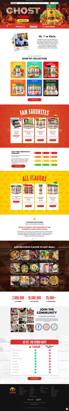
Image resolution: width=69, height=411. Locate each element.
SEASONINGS (21, 388)
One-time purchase (28, 136)
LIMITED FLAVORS (22, 392)
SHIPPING (53, 389)
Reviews (31, 393)
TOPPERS (21, 389)
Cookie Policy (54, 393)
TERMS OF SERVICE (54, 390)
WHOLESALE (32, 389)
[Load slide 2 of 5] (33, 238)
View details (16, 203)
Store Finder (43, 392)
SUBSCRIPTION (54, 394)
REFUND (52, 388)
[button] (21, 3)
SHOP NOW (18, 166)
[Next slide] (67, 13)
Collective (32, 390)
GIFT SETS (21, 393)
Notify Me (16, 137)
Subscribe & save (29, 138)
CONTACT (42, 390)
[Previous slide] (1, 13)
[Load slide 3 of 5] (34, 238)
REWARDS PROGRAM (44, 388)
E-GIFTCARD (21, 394)
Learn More (54, 48)
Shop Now (34, 100)
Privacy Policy (54, 392)
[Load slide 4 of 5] (35, 238)
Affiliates (32, 392)
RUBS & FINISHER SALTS (23, 390)
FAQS (41, 389)
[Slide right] (60, 130)
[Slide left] (8, 130)
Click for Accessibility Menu (34, 404)
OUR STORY (32, 388)
